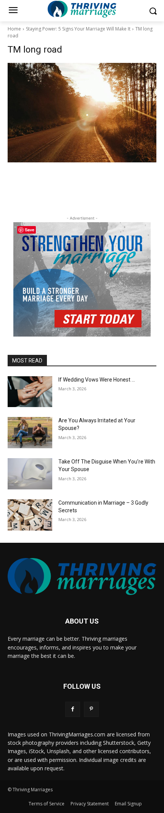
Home (14, 29)
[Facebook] (72, 709)
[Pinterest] (91, 709)
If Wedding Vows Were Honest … (96, 380)
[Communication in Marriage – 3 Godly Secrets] (30, 515)
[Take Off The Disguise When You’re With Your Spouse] (30, 473)
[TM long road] (82, 112)
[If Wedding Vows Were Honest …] (30, 391)
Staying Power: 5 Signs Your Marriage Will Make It (78, 29)
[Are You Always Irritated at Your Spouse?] (30, 432)
